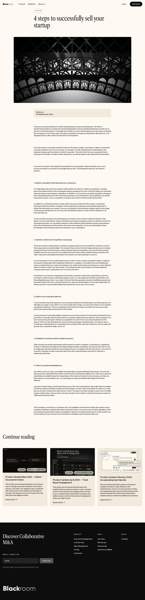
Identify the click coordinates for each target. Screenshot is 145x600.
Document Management (83, 539)
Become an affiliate (105, 549)
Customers (78, 553)
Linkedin (124, 539)
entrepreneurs (70, 127)
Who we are (102, 542)
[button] (22, 4)
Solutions (31, 4)
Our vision (101, 539)
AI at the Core (79, 542)
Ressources (102, 546)
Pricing (76, 549)
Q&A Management (81, 546)
